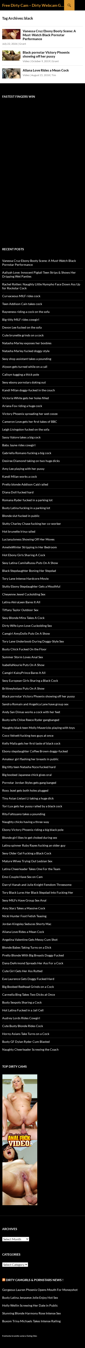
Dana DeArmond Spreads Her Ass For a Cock (32, 963)
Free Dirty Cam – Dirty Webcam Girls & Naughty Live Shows (33, 5)
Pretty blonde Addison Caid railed (25, 484)
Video (26, 61)
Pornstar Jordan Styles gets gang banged (29, 782)
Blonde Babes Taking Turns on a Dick (26, 947)
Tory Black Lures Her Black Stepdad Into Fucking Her (37, 892)
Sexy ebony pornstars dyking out (24, 382)
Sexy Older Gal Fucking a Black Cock (26, 853)
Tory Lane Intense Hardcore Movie (25, 578)
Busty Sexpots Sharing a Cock (22, 1002)
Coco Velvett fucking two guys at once (27, 735)
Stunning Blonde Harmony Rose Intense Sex (31, 1313)
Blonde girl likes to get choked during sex (29, 837)
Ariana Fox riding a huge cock (22, 406)
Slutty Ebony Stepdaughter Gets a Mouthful (31, 586)
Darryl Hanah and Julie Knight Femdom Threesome (36, 884)
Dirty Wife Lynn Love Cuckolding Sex (27, 625)
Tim (54, 75)
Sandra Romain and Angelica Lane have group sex (35, 704)
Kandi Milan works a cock (19, 476)
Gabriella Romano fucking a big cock (26, 453)
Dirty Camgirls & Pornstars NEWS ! (34, 1280)
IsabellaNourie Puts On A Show (23, 665)
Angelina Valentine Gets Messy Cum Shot (30, 939)
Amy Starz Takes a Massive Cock (23, 908)
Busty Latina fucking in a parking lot (26, 508)
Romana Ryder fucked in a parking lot (27, 500)
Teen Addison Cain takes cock (22, 304)
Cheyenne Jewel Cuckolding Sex (23, 594)
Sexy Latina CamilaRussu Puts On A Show (30, 563)
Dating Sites (32, 1336)
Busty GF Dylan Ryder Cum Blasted (26, 1041)
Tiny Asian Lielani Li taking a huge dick (28, 798)
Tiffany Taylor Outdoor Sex (20, 610)
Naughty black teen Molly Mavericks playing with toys (38, 727)
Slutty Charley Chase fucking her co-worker (31, 523)
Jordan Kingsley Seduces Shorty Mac (26, 924)
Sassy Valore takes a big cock (21, 437)
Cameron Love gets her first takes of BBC (29, 421)
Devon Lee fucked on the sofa (22, 327)
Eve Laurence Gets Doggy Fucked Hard (28, 979)
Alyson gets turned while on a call (24, 366)
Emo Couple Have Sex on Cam (22, 877)
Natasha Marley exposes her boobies (26, 343)
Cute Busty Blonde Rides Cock (22, 1026)
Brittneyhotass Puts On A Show (23, 688)
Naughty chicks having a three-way (25, 822)
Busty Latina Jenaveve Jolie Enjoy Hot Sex (30, 1297)
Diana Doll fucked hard (18, 492)
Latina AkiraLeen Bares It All (21, 602)
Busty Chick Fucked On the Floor (24, 649)
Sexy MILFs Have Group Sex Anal (24, 900)
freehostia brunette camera (14, 1336)
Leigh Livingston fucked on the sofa (25, 429)
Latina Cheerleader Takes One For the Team (31, 869)
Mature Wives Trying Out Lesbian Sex (27, 861)
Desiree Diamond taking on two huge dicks (31, 461)
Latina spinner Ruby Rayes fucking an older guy (33, 845)
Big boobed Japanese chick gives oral (27, 775)
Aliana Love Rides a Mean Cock (46, 70)
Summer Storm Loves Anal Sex (22, 657)
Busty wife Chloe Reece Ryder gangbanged (30, 720)
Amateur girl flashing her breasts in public (30, 759)
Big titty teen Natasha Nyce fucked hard (29, 767)
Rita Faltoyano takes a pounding (23, 814)
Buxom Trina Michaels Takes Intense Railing (31, 1321)
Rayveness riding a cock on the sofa (25, 312)
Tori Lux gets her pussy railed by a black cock (32, 806)
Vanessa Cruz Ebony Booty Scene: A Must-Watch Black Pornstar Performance (49, 35)
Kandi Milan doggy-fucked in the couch (28, 390)
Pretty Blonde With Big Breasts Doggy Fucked (33, 955)
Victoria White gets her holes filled (25, 398)
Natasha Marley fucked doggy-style (25, 351)
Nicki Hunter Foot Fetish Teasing (24, 916)
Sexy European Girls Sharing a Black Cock (30, 680)
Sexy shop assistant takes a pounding (26, 359)
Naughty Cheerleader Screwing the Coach (30, 1049)
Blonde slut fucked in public (21, 516)
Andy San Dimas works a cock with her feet (31, 712)
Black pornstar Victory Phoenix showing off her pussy (46, 54)
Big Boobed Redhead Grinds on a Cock (28, 986)
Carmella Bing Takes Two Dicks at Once (28, 994)
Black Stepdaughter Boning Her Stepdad (29, 571)
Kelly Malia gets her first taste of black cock (31, 743)
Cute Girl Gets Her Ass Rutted (22, 971)
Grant (22, 43)
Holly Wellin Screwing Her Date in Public (30, 1305)
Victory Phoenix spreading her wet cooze (30, 414)
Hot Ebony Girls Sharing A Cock (23, 555)
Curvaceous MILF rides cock (21, 296)
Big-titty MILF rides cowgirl (20, 319)
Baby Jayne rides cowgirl (19, 445)
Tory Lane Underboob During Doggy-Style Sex (33, 641)
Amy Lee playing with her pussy (23, 468)
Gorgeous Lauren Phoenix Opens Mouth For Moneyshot (40, 1290)
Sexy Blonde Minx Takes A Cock (23, 618)
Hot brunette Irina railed (18, 531)
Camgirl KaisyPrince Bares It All (24, 673)
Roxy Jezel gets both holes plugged (25, 790)
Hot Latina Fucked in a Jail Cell (23, 1010)
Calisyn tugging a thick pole (20, 374)
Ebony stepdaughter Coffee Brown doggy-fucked (35, 751)
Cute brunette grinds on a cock (23, 335)
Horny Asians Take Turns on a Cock (25, 1034)
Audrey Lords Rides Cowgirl (21, 1018)
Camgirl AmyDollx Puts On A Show (26, 633)
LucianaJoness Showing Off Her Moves (28, 539)
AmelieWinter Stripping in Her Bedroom (29, 547)
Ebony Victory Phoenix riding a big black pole (32, 830)
